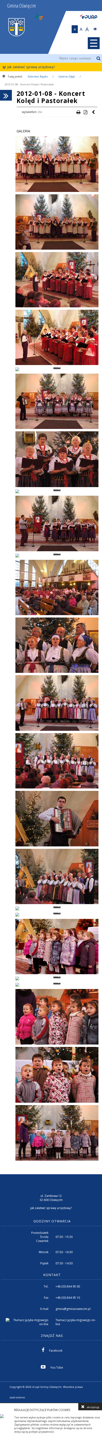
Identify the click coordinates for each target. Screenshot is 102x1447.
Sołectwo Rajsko (38, 76)
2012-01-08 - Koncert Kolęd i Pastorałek (29, 84)
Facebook (55, 1351)
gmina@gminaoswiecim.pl (73, 1309)
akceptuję (93, 1407)
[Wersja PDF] (85, 112)
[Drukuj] (78, 112)
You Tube (56, 1367)
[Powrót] (93, 112)
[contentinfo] (51, 1288)
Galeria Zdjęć (66, 76)
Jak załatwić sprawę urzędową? (31, 67)
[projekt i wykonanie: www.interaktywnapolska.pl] (94, 1387)
